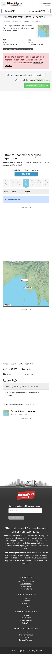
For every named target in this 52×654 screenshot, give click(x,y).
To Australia (26, 618)
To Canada (26, 601)
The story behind (26, 635)
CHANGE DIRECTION (26, 49)
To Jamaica (26, 606)
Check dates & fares (32, 21)
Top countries (26, 584)
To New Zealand (26, 620)
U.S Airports (26, 586)
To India (26, 615)
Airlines (7, 21)
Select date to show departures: (26, 170)
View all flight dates (35, 85)
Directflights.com (34, 650)
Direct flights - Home (26, 581)
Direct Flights (8, 364)
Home (26, 632)
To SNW (20, 364)
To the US (26, 598)
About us (26, 637)
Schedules (17, 21)
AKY (4, 40)
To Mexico (26, 603)
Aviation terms (26, 589)
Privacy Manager (26, 640)
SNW (29, 40)
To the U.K (26, 623)
